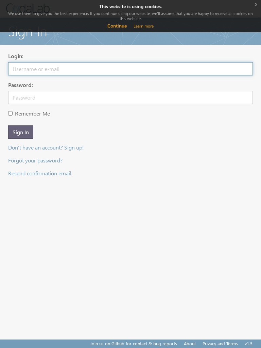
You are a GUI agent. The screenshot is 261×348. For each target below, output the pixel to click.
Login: (15, 55)
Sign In (21, 132)
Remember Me (32, 113)
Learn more (144, 26)
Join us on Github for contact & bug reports (133, 343)
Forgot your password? (35, 160)
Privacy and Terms (220, 343)
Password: (20, 84)
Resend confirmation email (39, 173)
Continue (117, 25)
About (190, 343)
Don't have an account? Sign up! (46, 147)
